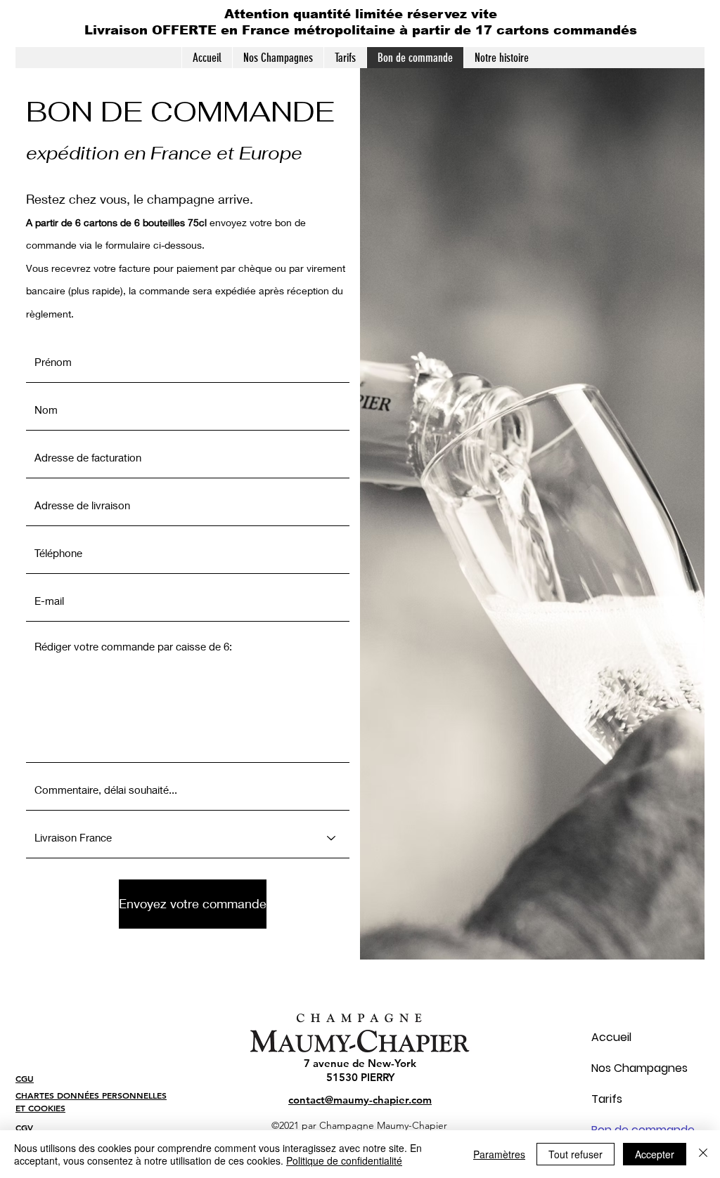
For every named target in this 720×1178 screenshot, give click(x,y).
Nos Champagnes (618, 1068)
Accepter (654, 1154)
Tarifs (606, 1099)
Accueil (611, 1037)
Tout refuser (575, 1154)
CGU (24, 1078)
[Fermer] (703, 1154)
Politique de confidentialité (344, 1160)
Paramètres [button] (499, 1154)
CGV (24, 1127)
